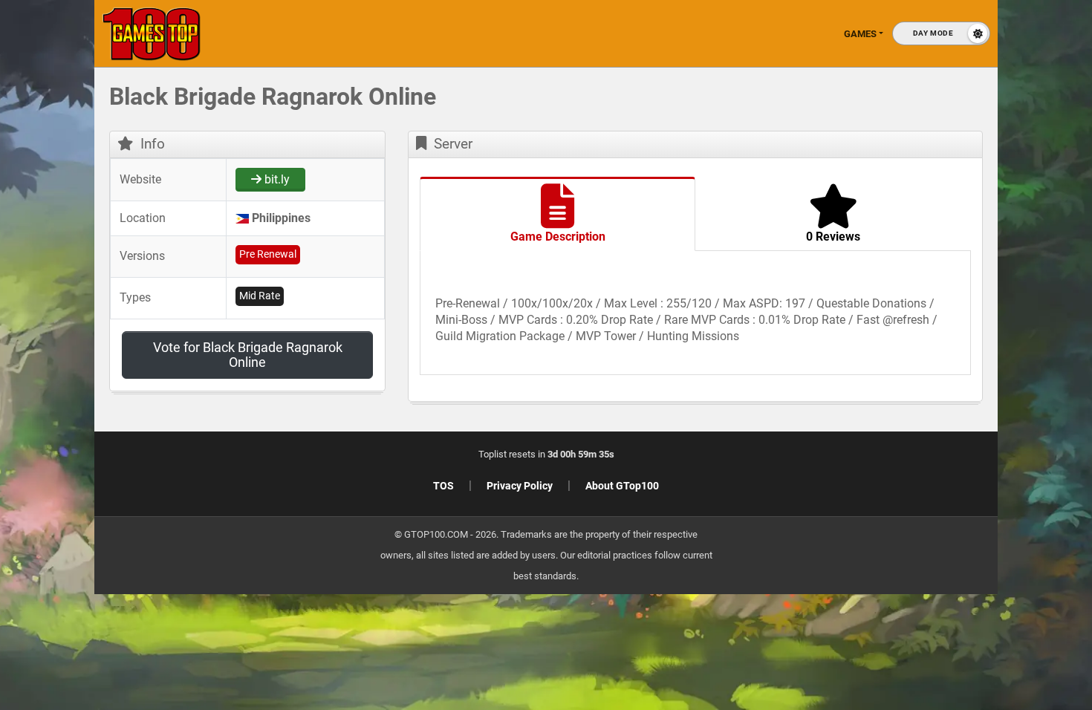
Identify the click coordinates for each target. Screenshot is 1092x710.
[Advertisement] (854, 312)
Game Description (557, 236)
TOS (443, 486)
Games (860, 33)
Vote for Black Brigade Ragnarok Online (247, 354)
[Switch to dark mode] (941, 33)
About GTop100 (622, 486)
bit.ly (275, 179)
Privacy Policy (520, 486)
